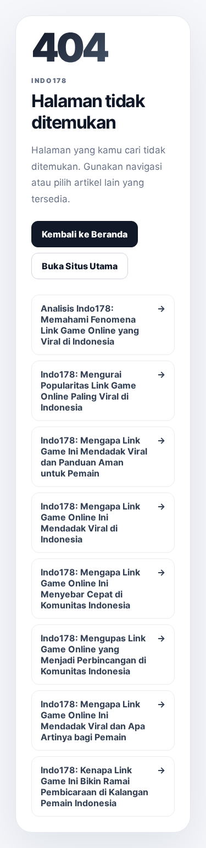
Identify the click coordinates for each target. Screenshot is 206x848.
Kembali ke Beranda (84, 234)
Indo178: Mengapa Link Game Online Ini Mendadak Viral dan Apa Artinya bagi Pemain (103, 720)
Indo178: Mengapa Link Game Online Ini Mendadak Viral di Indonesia (103, 523)
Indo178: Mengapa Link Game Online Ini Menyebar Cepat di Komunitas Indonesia (103, 589)
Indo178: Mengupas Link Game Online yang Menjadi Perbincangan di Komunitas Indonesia (103, 655)
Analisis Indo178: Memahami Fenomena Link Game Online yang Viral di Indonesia (103, 325)
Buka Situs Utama (80, 266)
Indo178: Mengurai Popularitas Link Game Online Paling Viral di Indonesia (103, 391)
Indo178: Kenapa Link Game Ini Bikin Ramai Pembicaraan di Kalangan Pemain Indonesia (103, 786)
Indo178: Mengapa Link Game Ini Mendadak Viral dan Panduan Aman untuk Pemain (103, 457)
